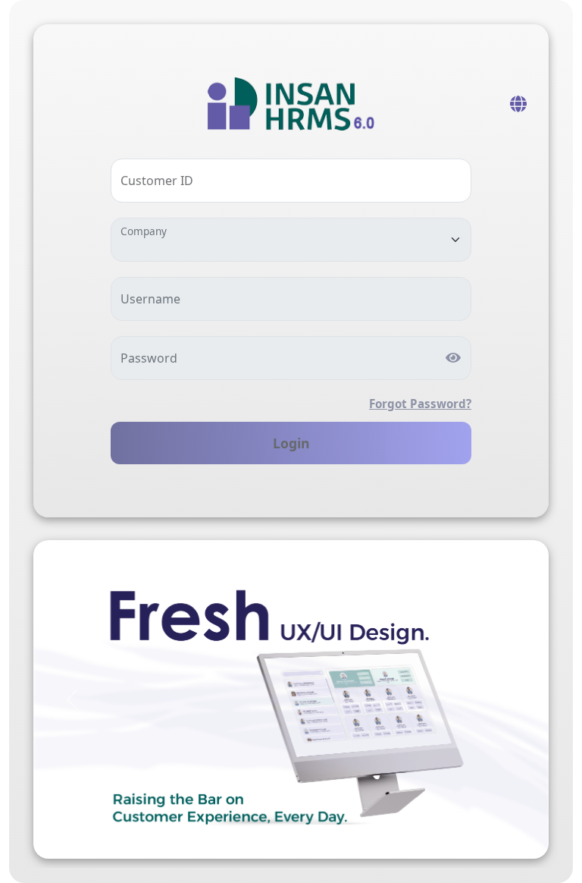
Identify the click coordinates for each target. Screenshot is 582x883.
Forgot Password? (420, 403)
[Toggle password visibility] (453, 359)
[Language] (518, 104)
